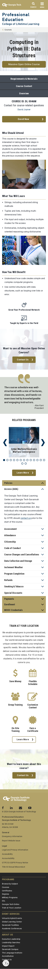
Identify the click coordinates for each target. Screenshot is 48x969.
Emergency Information (12, 836)
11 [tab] (37, 460)
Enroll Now (23, 119)
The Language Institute (12, 953)
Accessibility (7, 854)
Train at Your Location (11, 908)
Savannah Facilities (10, 925)
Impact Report (8, 946)
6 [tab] (21, 460)
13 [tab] (44, 460)
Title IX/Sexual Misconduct (13, 867)
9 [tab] (31, 460)
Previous (5, 442)
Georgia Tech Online (10, 904)
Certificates (7, 891)
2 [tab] (7, 460)
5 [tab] (17, 460)
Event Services (10, 914)
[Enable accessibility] (6, 963)
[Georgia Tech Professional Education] (16, 799)
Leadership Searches (11, 942)
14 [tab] (22, 464)
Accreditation (8, 956)
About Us (7, 934)
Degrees (5, 894)
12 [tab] (41, 460)
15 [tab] (26, 464)
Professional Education (15, 17)
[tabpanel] (24, 442)
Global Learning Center (12, 922)
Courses (8, 30)
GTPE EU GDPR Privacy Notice (15, 863)
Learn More (23, 472)
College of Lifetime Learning (20, 24)
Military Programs (9, 897)
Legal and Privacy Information (15, 850)
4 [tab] (14, 460)
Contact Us (23, 359)
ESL (3, 901)
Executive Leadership (11, 939)
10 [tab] (34, 460)
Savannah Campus (10, 949)
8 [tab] (27, 460)
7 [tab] (24, 460)
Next (43, 442)
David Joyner (24, 109)
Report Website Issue (11, 841)
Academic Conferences (12, 928)
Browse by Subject (10, 884)
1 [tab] (4, 460)
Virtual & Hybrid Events (12, 918)
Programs (8, 879)
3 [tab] (11, 460)
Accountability (8, 858)
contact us (26, 518)
